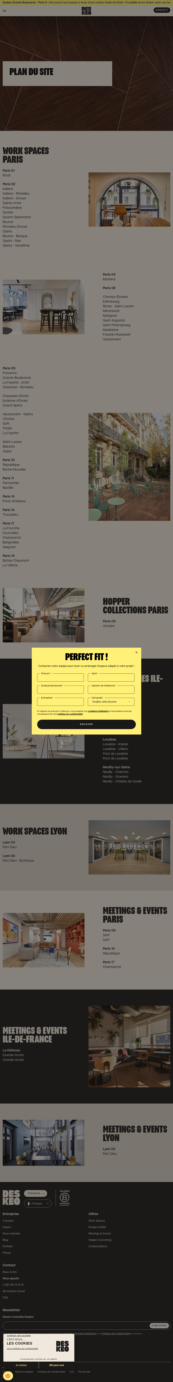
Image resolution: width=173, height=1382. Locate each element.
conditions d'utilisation (98, 711)
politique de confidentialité (70, 714)
